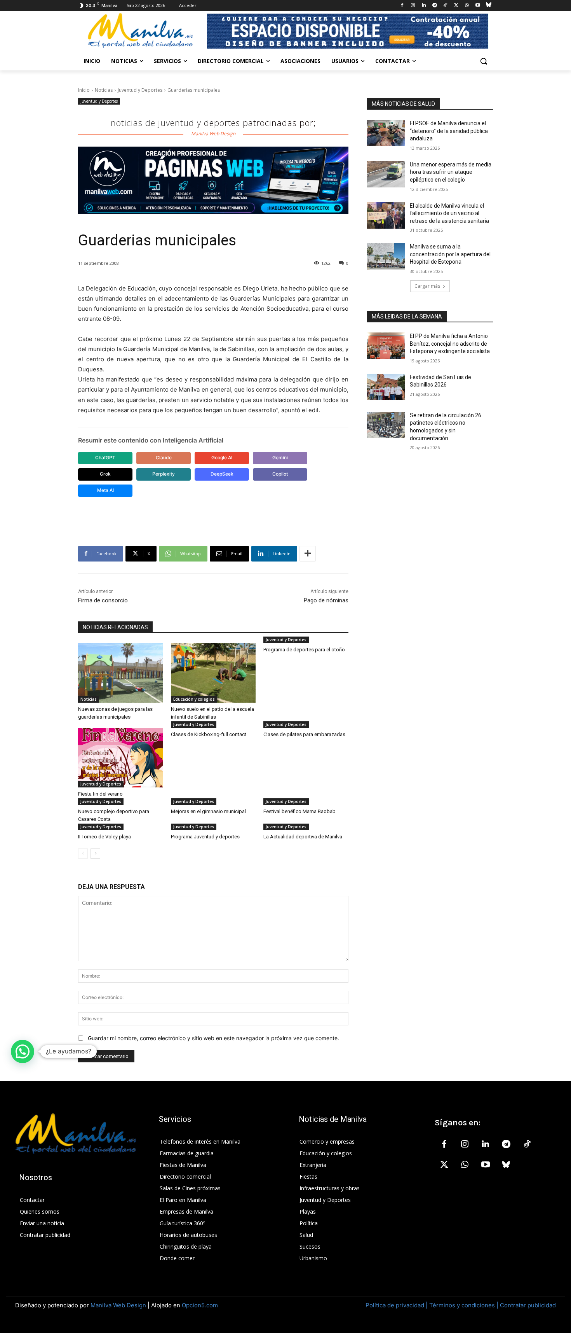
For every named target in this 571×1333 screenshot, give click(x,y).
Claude (164, 457)
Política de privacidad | (397, 1305)
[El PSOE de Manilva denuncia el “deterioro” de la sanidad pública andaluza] (386, 133)
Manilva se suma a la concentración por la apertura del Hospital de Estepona (450, 254)
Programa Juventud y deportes (205, 837)
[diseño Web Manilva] (213, 180)
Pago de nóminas (326, 600)
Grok (105, 474)
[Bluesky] (488, 5)
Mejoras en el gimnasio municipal (208, 811)
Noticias (104, 90)
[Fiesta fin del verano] (120, 757)
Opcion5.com (200, 1305)
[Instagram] (413, 5)
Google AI (221, 457)
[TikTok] (445, 5)
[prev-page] (83, 853)
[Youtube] (477, 5)
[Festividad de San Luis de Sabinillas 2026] (386, 387)
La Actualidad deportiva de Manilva (302, 837)
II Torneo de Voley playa (104, 837)
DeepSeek (222, 474)
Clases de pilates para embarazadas (304, 734)
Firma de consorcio (103, 600)
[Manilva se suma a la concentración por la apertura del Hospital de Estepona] (386, 256)
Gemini (280, 457)
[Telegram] (434, 5)
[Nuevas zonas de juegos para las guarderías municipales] (120, 673)
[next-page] (95, 853)
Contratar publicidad (528, 1305)
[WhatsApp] (467, 5)
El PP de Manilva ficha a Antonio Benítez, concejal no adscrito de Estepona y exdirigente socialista (450, 343)
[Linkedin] (423, 5)
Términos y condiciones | (463, 1305)
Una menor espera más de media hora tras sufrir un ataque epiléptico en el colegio (450, 172)
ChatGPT (105, 457)
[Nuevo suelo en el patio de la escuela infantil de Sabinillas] (213, 673)
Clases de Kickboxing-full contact (208, 734)
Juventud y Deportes (140, 90)
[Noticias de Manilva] (140, 30)
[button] (483, 61)
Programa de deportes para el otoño (304, 650)
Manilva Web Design (118, 1305)
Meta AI (105, 490)
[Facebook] (402, 5)
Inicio (84, 90)
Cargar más (427, 286)
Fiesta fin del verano (100, 794)
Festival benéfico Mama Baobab (299, 811)
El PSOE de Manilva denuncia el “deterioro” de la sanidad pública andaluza (449, 131)
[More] (307, 554)
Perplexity (163, 474)
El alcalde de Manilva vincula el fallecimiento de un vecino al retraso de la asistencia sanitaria (449, 213)
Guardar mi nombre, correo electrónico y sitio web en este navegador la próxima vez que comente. (213, 1038)
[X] (456, 5)
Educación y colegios (194, 699)
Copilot (280, 474)
